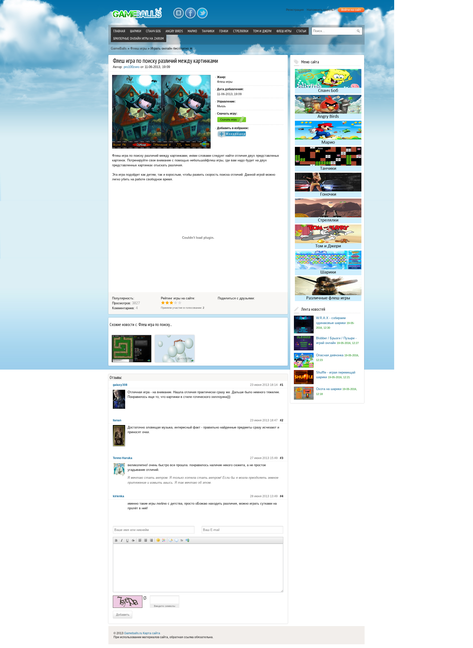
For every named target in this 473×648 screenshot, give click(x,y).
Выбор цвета (164, 540)
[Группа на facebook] (190, 13)
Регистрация (295, 9)
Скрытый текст (170, 540)
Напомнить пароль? (321, 9)
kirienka (118, 496)
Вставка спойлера (187, 540)
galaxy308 (120, 384)
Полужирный (116, 540)
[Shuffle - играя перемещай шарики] (304, 383)
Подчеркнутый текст (127, 540)
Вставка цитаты (176, 540)
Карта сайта (151, 633)
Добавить (122, 614)
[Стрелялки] (328, 222)
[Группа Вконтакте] (179, 13)
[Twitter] (202, 13)
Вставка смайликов (158, 540)
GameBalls (119, 48)
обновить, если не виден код (144, 598)
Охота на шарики (328, 389)
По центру (145, 540)
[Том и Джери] (328, 248)
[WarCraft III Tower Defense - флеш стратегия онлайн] (131, 361)
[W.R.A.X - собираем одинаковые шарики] (304, 332)
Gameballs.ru (133, 633)
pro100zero (131, 67)
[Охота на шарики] (304, 398)
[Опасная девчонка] (304, 366)
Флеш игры (138, 48)
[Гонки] (328, 196)
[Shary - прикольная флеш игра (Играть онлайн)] (174, 361)
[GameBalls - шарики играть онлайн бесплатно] (138, 18)
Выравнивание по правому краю (151, 540)
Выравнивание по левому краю (140, 540)
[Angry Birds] (328, 118)
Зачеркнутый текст (133, 540)
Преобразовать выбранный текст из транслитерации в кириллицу (182, 540)
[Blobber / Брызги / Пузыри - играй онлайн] (304, 349)
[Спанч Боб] (328, 92)
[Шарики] (328, 274)
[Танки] (328, 170)
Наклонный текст (121, 540)
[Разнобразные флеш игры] (328, 300)
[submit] (358, 31)
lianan (117, 420)
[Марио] (328, 144)
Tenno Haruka (122, 458)
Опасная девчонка (329, 355)
